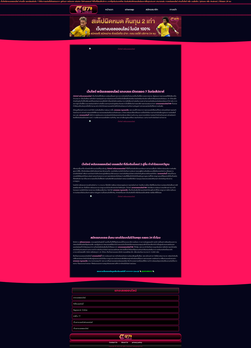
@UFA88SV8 (147, 271)
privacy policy (137, 342)
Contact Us (113, 342)
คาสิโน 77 (76, 316)
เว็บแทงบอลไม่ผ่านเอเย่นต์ (83, 322)
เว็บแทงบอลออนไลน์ (80, 328)
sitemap (129, 9)
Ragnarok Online (80, 310)
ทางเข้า (173, 9)
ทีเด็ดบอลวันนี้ (78, 303)
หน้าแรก (109, 9)
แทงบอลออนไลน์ (79, 297)
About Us (124, 342)
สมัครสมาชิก (152, 9)
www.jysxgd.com (137, 346)
